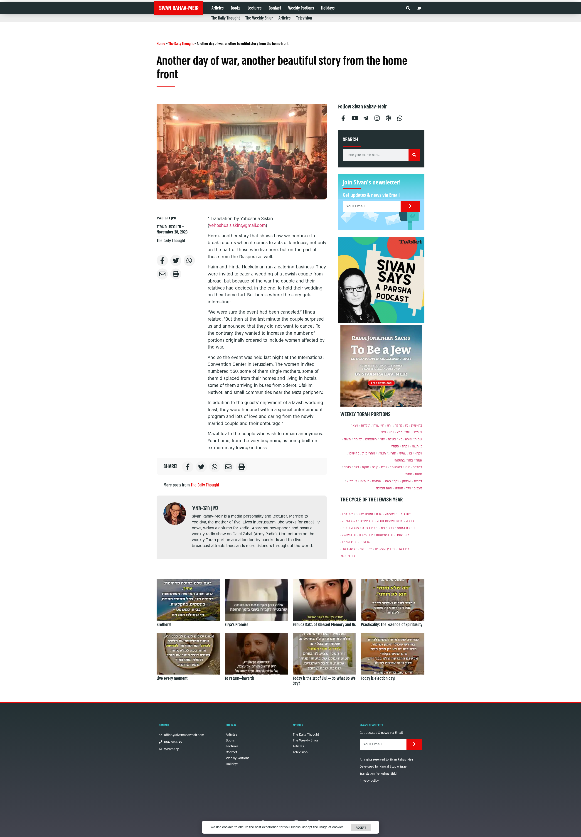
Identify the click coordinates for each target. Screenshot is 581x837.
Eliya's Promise (237, 625)
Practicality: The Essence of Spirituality (391, 625)
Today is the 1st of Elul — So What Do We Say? (324, 680)
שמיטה (390, 514)
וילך (408, 488)
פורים (381, 528)
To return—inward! (239, 678)
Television (304, 18)
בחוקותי (399, 460)
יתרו (382, 439)
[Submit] (410, 206)
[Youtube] (354, 118)
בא (400, 439)
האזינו (399, 488)
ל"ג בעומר (402, 535)
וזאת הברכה (384, 488)
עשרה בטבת (350, 528)
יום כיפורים (367, 521)
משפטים (371, 439)
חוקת (365, 467)
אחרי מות (368, 453)
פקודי (395, 446)
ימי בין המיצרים (385, 549)
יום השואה (349, 535)
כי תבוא (352, 481)
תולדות (366, 425)
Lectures (254, 8)
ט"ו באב (403, 549)
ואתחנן (406, 481)
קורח (375, 467)
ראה (388, 481)
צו (410, 453)
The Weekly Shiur (259, 18)
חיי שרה (378, 425)
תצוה (347, 439)
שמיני (402, 453)
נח (406, 425)
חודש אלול (347, 556)
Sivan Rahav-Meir (179, 8)
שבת (379, 514)
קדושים (354, 453)
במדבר (417, 467)
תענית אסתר (364, 514)
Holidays (328, 8)
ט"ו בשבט (368, 528)
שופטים (377, 481)
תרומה (358, 439)
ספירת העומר (405, 528)
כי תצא (364, 481)
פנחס (347, 467)
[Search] (414, 155)
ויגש (391, 432)
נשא (407, 467)
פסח (391, 528)
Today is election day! (378, 678)
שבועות (365, 542)
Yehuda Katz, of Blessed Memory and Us (324, 625)
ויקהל (405, 446)
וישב (408, 432)
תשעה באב (349, 549)
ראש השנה (349, 521)
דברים (418, 481)
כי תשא (417, 446)
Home (161, 43)
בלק (356, 467)
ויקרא (418, 453)
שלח (384, 467)
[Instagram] (377, 118)
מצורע (382, 453)
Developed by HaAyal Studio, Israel (383, 767)
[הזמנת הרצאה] (381, 280)
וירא (389, 425)
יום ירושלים (349, 542)
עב (419, 8)
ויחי (383, 432)
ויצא (355, 425)
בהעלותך (396, 467)
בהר (410, 460)
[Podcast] (388, 118)
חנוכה (410, 521)
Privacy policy (369, 781)
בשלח (392, 439)
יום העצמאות (385, 535)
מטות (418, 474)
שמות (418, 439)
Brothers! (164, 625)
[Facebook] (343, 118)
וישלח (418, 432)
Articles (218, 8)
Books (235, 8)
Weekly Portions (301, 8)
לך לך (398, 425)
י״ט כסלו (347, 514)
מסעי (408, 474)
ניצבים (418, 488)
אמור (419, 460)
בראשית (416, 425)
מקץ (400, 432)
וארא (408, 439)
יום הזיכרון (366, 535)
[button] (408, 8)
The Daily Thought (225, 18)
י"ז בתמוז (366, 549)
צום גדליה (404, 514)
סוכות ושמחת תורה (390, 521)
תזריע (392, 453)
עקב (396, 481)
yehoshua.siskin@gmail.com (237, 225)
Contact (275, 8)
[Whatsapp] (400, 118)
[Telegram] (366, 118)
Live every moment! (173, 678)
